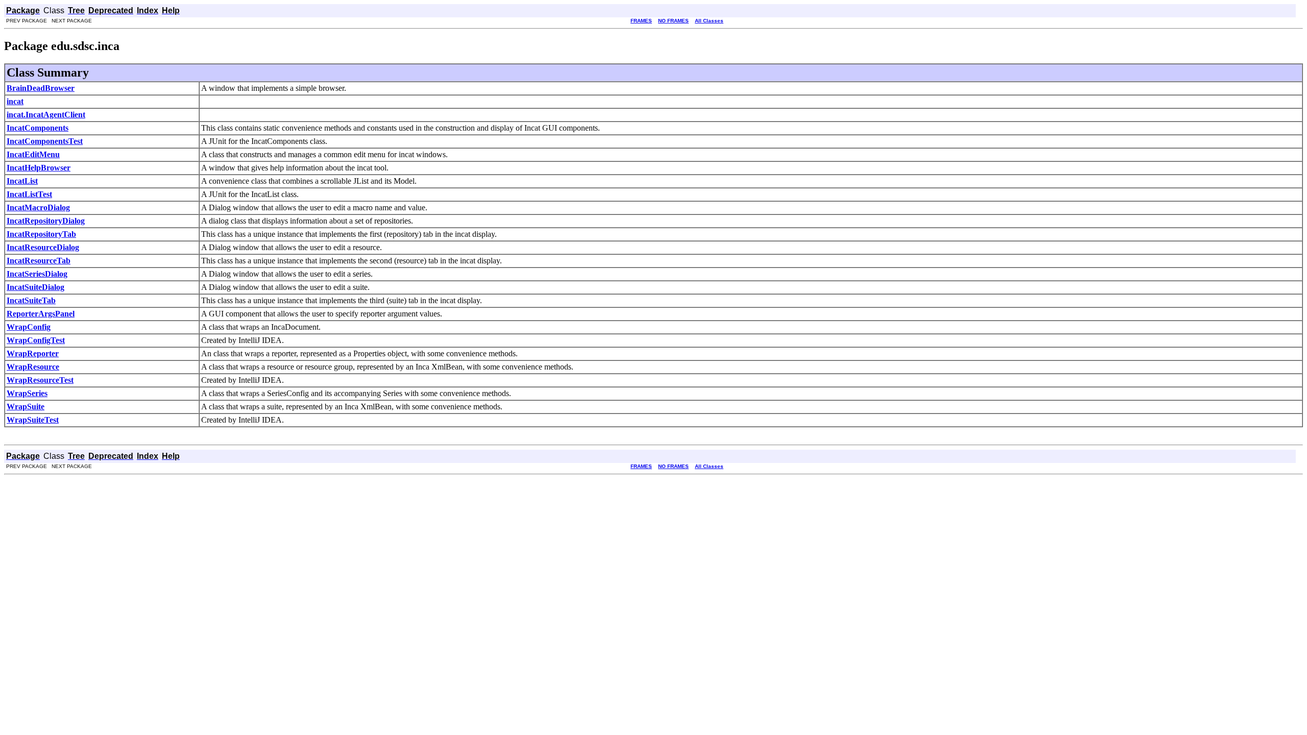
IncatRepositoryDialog (46, 220)
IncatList (22, 181)
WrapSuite (25, 406)
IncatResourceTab (38, 260)
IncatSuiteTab (31, 300)
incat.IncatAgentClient (46, 114)
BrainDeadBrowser (41, 88)
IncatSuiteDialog (35, 287)
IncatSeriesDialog (37, 274)
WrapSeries (27, 393)
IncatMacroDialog (38, 207)
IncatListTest (29, 194)
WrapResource (33, 366)
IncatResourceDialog (43, 247)
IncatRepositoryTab (41, 234)
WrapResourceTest (40, 380)
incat (15, 101)
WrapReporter (33, 353)
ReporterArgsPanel (41, 313)
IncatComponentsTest (45, 141)
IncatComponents (37, 128)
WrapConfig (29, 327)
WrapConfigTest (36, 340)
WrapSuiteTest (33, 419)
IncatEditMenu (33, 154)
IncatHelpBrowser (38, 167)
